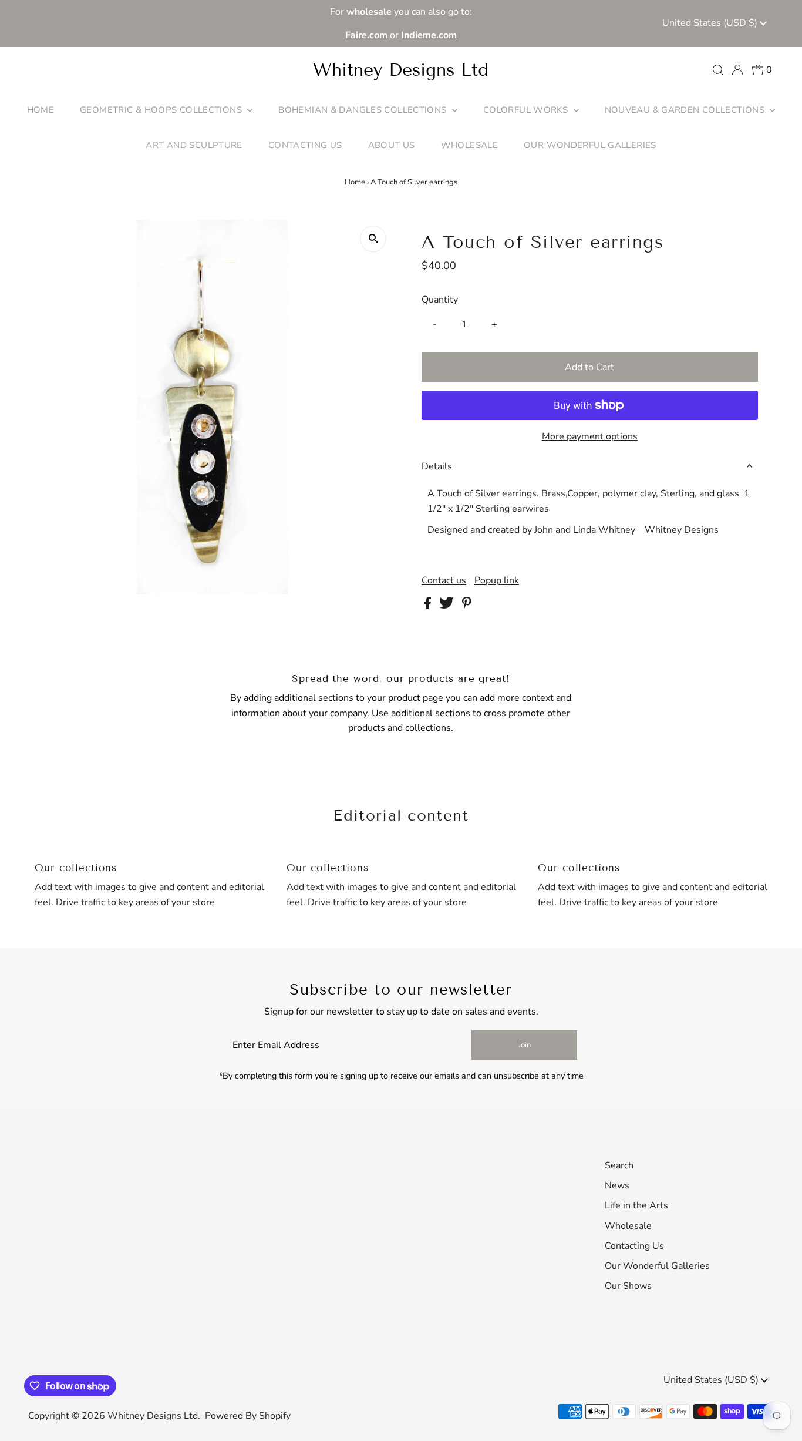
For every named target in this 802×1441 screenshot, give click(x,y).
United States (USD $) (711, 22)
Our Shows (628, 1285)
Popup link (496, 580)
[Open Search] (718, 70)
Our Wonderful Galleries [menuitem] (590, 145)
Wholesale (628, 1226)
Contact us (444, 580)
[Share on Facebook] (428, 605)
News (617, 1185)
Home (355, 182)
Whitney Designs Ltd (400, 69)
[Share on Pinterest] (466, 605)
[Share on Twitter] (447, 605)
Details (437, 466)
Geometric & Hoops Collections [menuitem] (162, 110)
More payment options (590, 436)
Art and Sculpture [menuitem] (194, 145)
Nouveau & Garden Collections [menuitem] (686, 110)
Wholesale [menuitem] (469, 145)
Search (619, 1165)
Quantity (440, 299)
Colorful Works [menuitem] (527, 110)
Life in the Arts (636, 1205)
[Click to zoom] (373, 239)
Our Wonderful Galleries (657, 1265)
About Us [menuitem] (391, 145)
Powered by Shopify (248, 1415)
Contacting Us (634, 1246)
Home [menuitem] (41, 110)
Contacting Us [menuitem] (305, 145)
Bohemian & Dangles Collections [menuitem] (363, 110)
